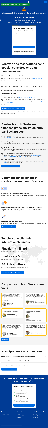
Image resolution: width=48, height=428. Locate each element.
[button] (15, 4)
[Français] (29, 2)
